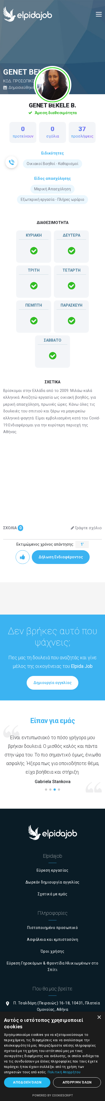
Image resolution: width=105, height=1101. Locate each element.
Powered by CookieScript (52, 1095)
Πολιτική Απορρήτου (64, 1072)
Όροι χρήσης (53, 951)
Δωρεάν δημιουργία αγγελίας (53, 882)
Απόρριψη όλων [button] (77, 1082)
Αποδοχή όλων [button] (27, 1082)
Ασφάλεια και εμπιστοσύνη (52, 939)
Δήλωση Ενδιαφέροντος (60, 557)
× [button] (99, 1017)
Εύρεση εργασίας (53, 870)
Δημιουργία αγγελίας (52, 683)
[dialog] (52, 1056)
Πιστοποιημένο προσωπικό (52, 927)
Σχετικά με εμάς (53, 894)
